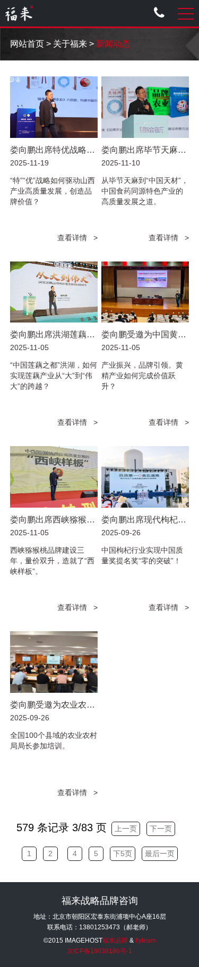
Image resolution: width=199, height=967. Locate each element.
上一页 (126, 828)
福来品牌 (115, 940)
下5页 (122, 853)
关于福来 (70, 43)
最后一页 (160, 853)
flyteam (145, 940)
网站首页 (27, 43)
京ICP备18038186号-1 (99, 951)
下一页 (161, 828)
